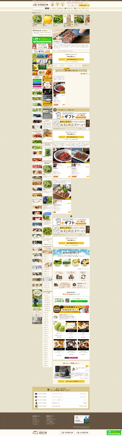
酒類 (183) (35, 226)
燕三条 (59, 10)
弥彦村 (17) (46, 352)
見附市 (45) (46, 340)
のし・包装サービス (80, 0)
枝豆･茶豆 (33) (36, 95)
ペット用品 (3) (36, 287)
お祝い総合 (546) (46, 254)
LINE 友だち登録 (79, 301)
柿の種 (61, 10)
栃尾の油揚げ (76, 10)
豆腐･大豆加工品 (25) (36, 203)
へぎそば (72, 10)
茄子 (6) (35, 123)
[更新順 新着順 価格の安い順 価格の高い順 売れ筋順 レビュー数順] (86, 128)
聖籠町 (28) (46, 348)
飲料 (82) (35, 220)
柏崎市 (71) (46, 323)
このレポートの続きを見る (84, 378)
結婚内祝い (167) (46, 271)
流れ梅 (53, 10)
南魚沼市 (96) (46, 321)
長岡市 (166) (46, 312)
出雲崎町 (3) (46, 361)
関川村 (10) (46, 356)
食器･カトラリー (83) (36, 245)
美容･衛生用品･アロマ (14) (37, 270)
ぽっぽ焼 (68, 10)
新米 (48, 10)
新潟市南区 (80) (47, 306)
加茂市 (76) (46, 327)
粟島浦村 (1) (46, 365)
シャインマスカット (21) (37, 112)
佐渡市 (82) (46, 335)
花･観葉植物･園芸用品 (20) (36, 238)
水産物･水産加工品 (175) (36, 162)
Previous (31, 21)
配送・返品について (73, 0)
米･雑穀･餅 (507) (36, 149)
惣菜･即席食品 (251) (37, 174)
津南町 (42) (46, 346)
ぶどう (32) (35, 106)
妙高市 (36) (46, 344)
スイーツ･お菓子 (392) (36, 156)
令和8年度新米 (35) (36, 129)
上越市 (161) (46, 314)
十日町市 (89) (46, 325)
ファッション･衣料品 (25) (36, 263)
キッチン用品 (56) (36, 251)
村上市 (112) (46, 319)
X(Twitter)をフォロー (38, 84)
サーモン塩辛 (87, 10)
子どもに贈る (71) (47, 289)
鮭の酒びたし (72, 56)
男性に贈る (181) (46, 285)
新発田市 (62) (46, 331)
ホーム (63, 0)
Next (91, 21)
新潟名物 (40, 10)
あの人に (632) (46, 281)
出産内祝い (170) (46, 269)
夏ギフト (43, 10)
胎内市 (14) (46, 350)
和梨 (50, 10)
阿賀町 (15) (46, 354)
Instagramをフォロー (38, 86)
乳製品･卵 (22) (36, 215)
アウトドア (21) (36, 276)
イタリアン (64, 10)
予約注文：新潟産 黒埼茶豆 (47, 220)
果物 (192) (35, 138)
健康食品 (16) (36, 232)
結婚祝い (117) (46, 258)
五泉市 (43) (46, 342)
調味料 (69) (35, 185)
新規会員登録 (34, 0)
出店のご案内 (87, 0)
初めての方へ (67, 0)
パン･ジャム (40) (36, 209)
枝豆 (46, 10)
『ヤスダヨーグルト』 (49, 158)
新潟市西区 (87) (47, 308)
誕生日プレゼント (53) (47, 260)
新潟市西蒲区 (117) (48, 310)
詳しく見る (59, 280)
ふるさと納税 (36, 10)
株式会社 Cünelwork (80, 426)
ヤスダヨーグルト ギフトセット (47, 156)
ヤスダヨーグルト (81, 10)
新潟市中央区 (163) (48, 300)
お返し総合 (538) (46, 267)
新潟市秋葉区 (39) (47, 304)
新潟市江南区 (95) (47, 302)
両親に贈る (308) (46, 287)
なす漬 (56, 10)
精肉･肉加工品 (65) (36, 168)
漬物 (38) (35, 191)
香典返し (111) (46, 275)
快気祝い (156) (46, 273)
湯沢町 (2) (45, 363)
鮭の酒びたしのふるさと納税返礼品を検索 (71, 61)
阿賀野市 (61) (46, 329)
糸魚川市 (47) (46, 333)
